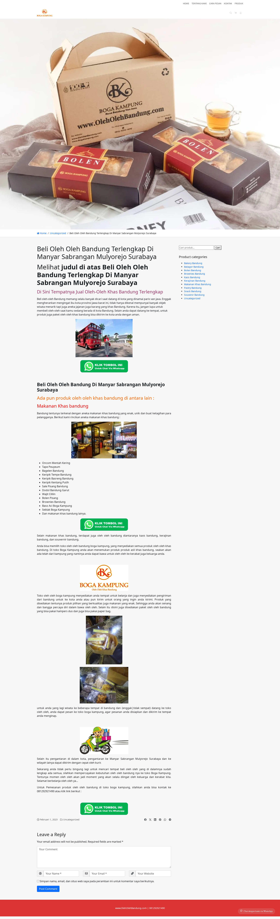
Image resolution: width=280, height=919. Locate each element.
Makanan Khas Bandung (197, 284)
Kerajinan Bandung (194, 280)
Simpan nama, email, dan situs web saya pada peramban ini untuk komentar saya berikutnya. (97, 881)
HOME (186, 3)
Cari (218, 247)
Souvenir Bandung (194, 294)
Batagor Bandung (194, 266)
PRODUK (239, 3)
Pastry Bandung (193, 287)
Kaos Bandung (192, 277)
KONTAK (228, 3)
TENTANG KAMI (199, 3)
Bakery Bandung (193, 263)
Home (43, 233)
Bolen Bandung (192, 270)
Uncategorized (58, 233)
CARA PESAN (215, 3)
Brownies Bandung (194, 273)
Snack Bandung (192, 291)
